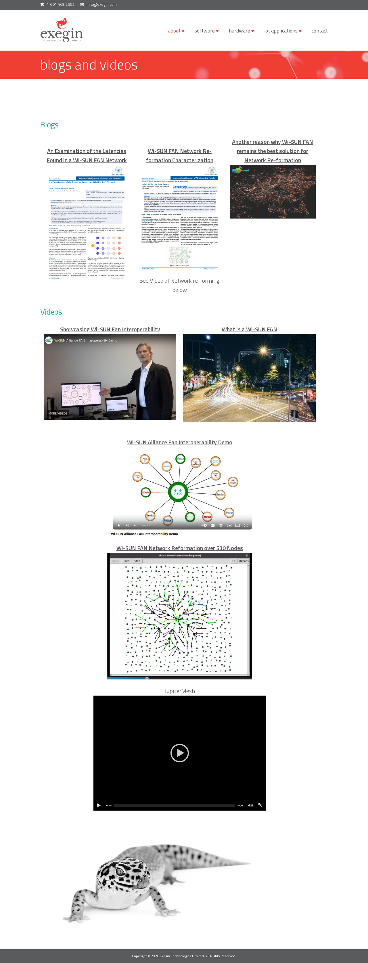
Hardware (239, 31)
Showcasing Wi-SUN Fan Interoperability (110, 329)
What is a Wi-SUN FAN (249, 329)
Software (205, 31)
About (174, 31)
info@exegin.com (102, 4)
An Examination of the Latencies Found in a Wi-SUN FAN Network (87, 155)
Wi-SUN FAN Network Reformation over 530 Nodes (179, 547)
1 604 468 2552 (61, 4)
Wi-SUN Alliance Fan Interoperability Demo (179, 442)
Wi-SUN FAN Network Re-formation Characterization (179, 155)
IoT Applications (281, 31)
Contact (320, 31)
